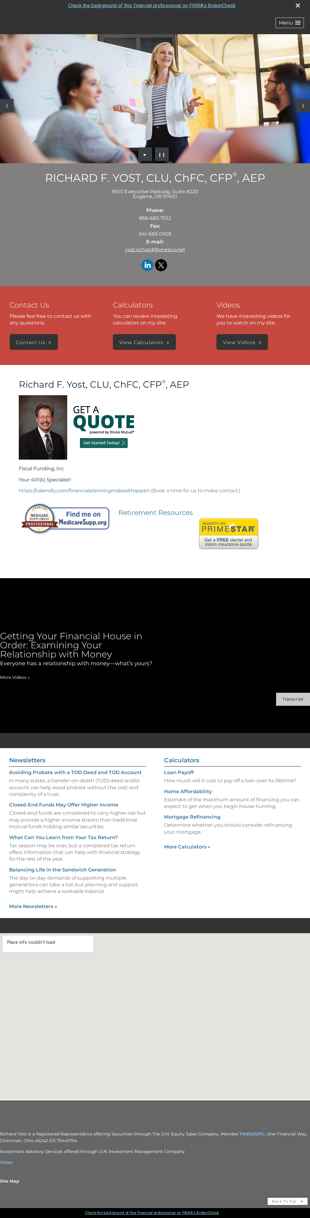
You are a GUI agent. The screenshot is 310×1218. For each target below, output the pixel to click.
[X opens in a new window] (161, 265)
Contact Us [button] (30, 342)
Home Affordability (188, 791)
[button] (289, 23)
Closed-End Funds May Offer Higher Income (63, 805)
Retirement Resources (155, 513)
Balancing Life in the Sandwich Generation (62, 870)
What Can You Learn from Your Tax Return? (63, 837)
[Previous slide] (7, 105)
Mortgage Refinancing (192, 817)
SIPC (260, 1134)
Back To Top (285, 1201)
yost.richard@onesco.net (155, 249)
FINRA (246, 1134)
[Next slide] (303, 105)
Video (6, 1162)
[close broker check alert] (297, 5)
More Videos (15, 677)
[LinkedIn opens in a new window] (147, 265)
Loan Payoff (179, 772)
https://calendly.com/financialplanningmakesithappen (84, 490)
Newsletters (27, 760)
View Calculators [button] (141, 342)
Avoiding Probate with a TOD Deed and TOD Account (75, 772)
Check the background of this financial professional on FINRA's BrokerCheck (152, 5)
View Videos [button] (239, 342)
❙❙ (162, 154)
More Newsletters (33, 906)
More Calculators (187, 847)
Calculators (181, 760)
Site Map (9, 1181)
